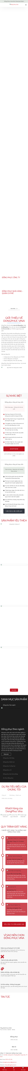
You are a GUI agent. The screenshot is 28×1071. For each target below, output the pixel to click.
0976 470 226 (8, 1059)
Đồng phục (14, 1036)
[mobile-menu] (25, 5)
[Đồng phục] (14, 1034)
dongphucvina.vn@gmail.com (10, 1062)
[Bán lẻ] (14, 1044)
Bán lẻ (14, 1047)
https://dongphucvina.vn (10, 1065)
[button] (2, 816)
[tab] (14, 705)
